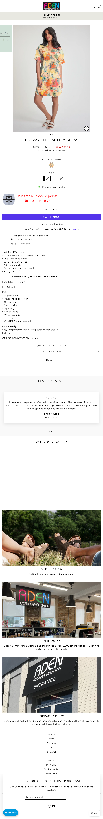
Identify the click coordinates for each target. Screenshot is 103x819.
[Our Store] (51, 610)
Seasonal (51, 752)
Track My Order (51, 769)
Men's (51, 738)
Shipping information (51, 346)
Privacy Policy (51, 773)
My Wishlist (51, 765)
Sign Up (51, 760)
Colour (51, 159)
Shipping (41, 150)
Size (51, 173)
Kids (51, 747)
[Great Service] (51, 685)
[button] (10, 812)
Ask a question (51, 351)
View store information (20, 244)
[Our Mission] (51, 538)
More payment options (52, 223)
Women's (51, 743)
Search (51, 734)
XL (61, 178)
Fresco (51, 165)
